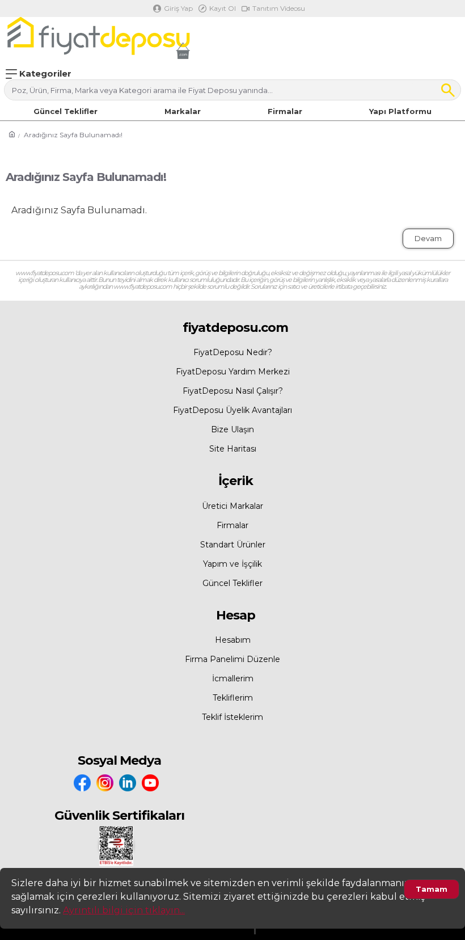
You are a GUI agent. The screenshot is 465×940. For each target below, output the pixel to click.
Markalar (182, 111)
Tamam (431, 888)
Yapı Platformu (400, 111)
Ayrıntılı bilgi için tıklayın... (124, 910)
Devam (428, 238)
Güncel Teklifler (65, 111)
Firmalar (285, 111)
